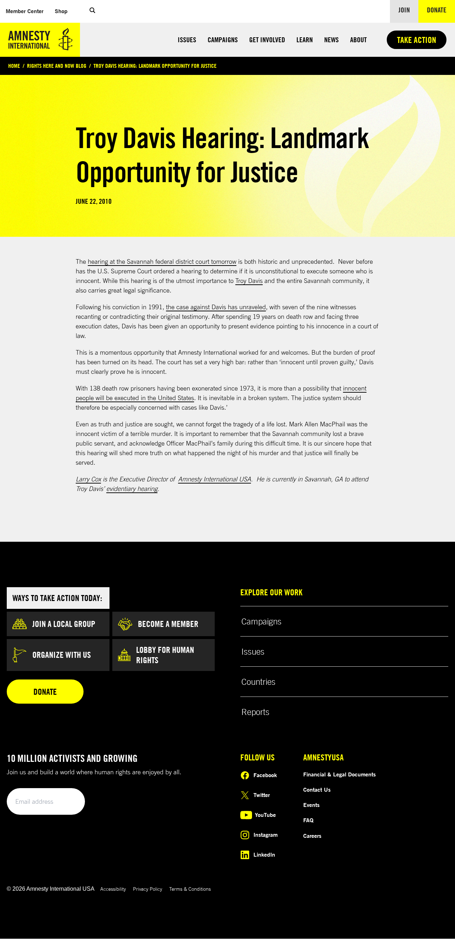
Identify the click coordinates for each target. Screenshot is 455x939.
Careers (312, 835)
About (358, 39)
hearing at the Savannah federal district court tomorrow (162, 261)
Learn (304, 39)
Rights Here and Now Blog (56, 65)
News (331, 39)
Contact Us (317, 789)
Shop (61, 11)
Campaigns (223, 39)
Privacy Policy (147, 889)
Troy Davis (249, 280)
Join (404, 9)
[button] (92, 11)
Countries (258, 682)
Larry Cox (88, 479)
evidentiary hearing (131, 488)
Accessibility (113, 889)
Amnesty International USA (214, 479)
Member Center (24, 11)
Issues (187, 39)
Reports (255, 712)
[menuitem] (24, 11)
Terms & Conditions (190, 889)
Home (14, 65)
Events (311, 804)
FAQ (308, 820)
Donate (441, 9)
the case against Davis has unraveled (216, 307)
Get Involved (267, 39)
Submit (67, 802)
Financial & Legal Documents (339, 774)
